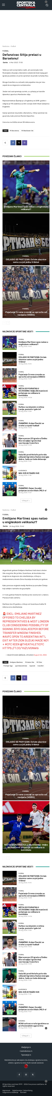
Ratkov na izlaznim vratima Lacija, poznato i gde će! (31, 408)
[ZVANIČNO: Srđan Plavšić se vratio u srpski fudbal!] (10, 424)
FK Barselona (14, 131)
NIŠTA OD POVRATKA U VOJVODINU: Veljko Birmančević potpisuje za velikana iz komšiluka (33, 392)
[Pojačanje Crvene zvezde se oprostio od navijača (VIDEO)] (26, 292)
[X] (18, 142)
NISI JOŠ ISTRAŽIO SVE (29, 473)
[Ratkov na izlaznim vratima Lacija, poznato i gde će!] (10, 408)
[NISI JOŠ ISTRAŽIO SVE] (10, 473)
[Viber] (24, 142)
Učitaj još (25, 500)
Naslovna (6, 46)
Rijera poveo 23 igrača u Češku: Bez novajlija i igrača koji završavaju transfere (33, 440)
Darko (5, 62)
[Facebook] (13, 142)
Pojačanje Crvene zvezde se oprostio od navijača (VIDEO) (26, 313)
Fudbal (13, 46)
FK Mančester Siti (27, 131)
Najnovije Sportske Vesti (18, 331)
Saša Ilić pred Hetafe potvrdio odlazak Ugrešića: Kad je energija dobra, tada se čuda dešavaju (34, 457)
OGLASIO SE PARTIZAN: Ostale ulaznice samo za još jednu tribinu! (26, 260)
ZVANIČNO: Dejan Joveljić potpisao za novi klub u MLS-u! (32, 489)
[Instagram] (25, 1074)
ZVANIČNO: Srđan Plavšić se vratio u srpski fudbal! (31, 424)
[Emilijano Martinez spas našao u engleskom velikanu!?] (26, 186)
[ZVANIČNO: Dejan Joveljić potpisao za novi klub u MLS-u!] (10, 489)
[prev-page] (4, 322)
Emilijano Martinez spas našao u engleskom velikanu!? (26, 208)
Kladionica (23, 470)
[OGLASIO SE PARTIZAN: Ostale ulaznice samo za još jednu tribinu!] (26, 239)
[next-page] (8, 322)
